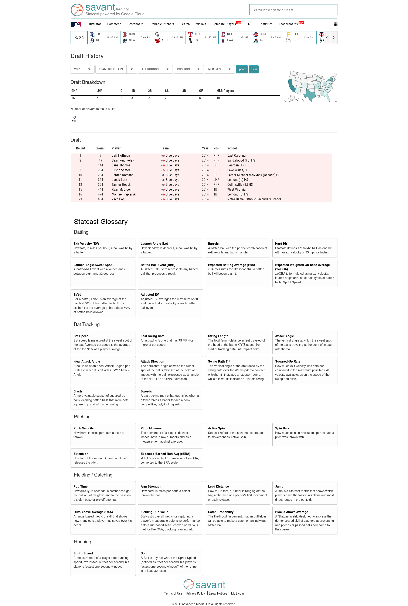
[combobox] (293, 9)
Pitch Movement (152, 428)
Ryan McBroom (122, 189)
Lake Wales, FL (237, 170)
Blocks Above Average (291, 512)
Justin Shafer (121, 170)
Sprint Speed (83, 553)
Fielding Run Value (154, 512)
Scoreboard (135, 24)
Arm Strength (151, 486)
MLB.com (237, 593)
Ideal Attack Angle (87, 361)
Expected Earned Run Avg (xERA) (165, 453)
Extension (81, 453)
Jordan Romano (122, 175)
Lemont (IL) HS (237, 180)
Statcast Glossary (101, 221)
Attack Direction (152, 361)
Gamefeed (114, 24)
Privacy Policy (196, 593)
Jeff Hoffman (121, 155)
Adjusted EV (150, 294)
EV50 (77, 294)
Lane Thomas (121, 165)
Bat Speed (81, 336)
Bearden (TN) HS (238, 165)
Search (185, 24)
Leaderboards (291, 24)
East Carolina (236, 155)
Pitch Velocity (84, 428)
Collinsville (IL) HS (240, 185)
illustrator (94, 24)
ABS (250, 24)
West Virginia (236, 189)
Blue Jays (172, 155)
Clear (254, 69)
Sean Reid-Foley (123, 160)
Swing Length (218, 336)
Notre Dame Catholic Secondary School (254, 199)
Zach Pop (118, 199)
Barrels (213, 243)
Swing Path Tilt (219, 361)
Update (242, 69)
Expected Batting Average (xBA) (231, 265)
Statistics (266, 24)
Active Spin (216, 428)
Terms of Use (173, 593)
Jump (279, 486)
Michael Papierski (124, 194)
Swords (146, 391)
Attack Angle (284, 336)
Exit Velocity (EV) (86, 243)
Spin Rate (282, 428)
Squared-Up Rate (287, 361)
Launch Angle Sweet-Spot (93, 265)
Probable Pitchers (162, 24)
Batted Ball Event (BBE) (158, 265)
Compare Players (224, 24)
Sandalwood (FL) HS (241, 160)
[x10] (74, 117)
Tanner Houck (121, 185)
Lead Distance (218, 486)
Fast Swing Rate (152, 336)
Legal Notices (218, 593)
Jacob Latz (119, 180)
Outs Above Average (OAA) (93, 512)
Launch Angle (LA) (154, 243)
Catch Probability (221, 512)
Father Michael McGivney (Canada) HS (253, 175)
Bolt (144, 553)
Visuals (201, 24)
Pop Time (81, 486)
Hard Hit (281, 243)
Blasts (78, 391)
